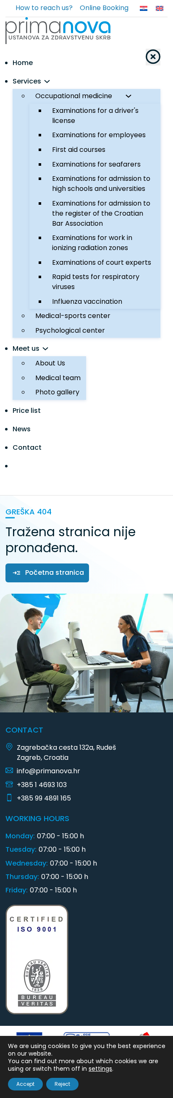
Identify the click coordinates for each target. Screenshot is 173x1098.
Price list (27, 410)
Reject (62, 1084)
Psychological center (70, 330)
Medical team (58, 378)
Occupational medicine (73, 96)
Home (23, 63)
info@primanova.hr (48, 771)
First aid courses (78, 149)
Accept (25, 1084)
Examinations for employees (99, 135)
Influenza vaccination (87, 301)
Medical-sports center (72, 316)
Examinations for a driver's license (95, 115)
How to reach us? (44, 8)
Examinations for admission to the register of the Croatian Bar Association (101, 213)
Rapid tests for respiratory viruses (95, 282)
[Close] (153, 57)
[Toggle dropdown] (47, 81)
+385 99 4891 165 (44, 798)
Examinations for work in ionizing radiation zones (92, 243)
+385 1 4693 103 (42, 785)
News (22, 429)
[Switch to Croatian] (144, 8)
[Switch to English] (160, 8)
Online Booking (104, 8)
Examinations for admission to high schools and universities (101, 183)
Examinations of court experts (101, 262)
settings (100, 1068)
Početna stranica (54, 572)
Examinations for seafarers (96, 164)
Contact (27, 447)
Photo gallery (57, 392)
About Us (50, 363)
